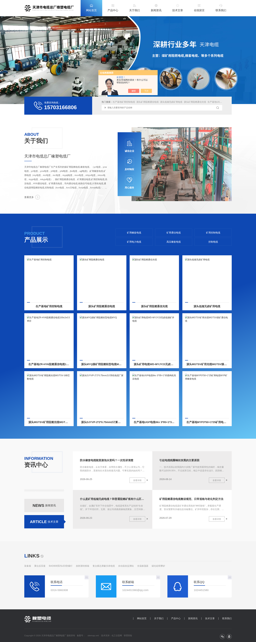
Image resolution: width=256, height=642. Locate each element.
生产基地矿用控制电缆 (124, 102)
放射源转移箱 (82, 566)
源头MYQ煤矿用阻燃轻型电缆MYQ (102, 364)
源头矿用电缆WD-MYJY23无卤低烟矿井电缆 (155, 364)
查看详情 (137, 480)
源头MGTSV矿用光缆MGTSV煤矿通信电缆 (208, 364)
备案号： (81, 635)
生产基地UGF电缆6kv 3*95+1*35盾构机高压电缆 (155, 422)
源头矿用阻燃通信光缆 (195, 102)
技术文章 (177, 10)
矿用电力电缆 (134, 242)
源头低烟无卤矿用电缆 (171, 102)
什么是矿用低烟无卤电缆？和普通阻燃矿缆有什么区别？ (112, 498)
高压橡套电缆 (174, 242)
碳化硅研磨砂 (158, 566)
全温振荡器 (142, 566)
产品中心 (113, 10)
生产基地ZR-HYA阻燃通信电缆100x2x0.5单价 (49, 364)
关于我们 (134, 10)
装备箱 (27, 566)
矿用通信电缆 (174, 232)
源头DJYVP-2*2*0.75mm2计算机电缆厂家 (102, 422)
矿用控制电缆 (213, 232)
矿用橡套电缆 (134, 232)
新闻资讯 (156, 10)
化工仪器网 (117, 635)
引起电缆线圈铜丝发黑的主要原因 (179, 460)
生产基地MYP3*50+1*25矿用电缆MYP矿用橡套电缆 (208, 422)
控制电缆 (213, 242)
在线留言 (199, 10)
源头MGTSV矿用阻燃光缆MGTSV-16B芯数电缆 (49, 422)
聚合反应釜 (39, 566)
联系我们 (221, 10)
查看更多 (29, 197)
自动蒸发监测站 (126, 566)
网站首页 (91, 10)
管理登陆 (128, 635)
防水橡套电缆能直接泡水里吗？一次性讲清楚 (106, 460)
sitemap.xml (93, 635)
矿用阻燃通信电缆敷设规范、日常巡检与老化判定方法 (191, 498)
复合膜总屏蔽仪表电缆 (104, 566)
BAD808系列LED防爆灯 (60, 566)
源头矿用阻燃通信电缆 (147, 102)
